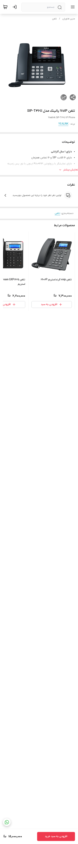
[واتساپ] (7, 822)
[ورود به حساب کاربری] (15, 7)
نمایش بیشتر (70, 170)
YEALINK (63, 124)
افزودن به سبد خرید (56, 836)
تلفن (54, 18)
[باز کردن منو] (72, 7)
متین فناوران (68, 18)
